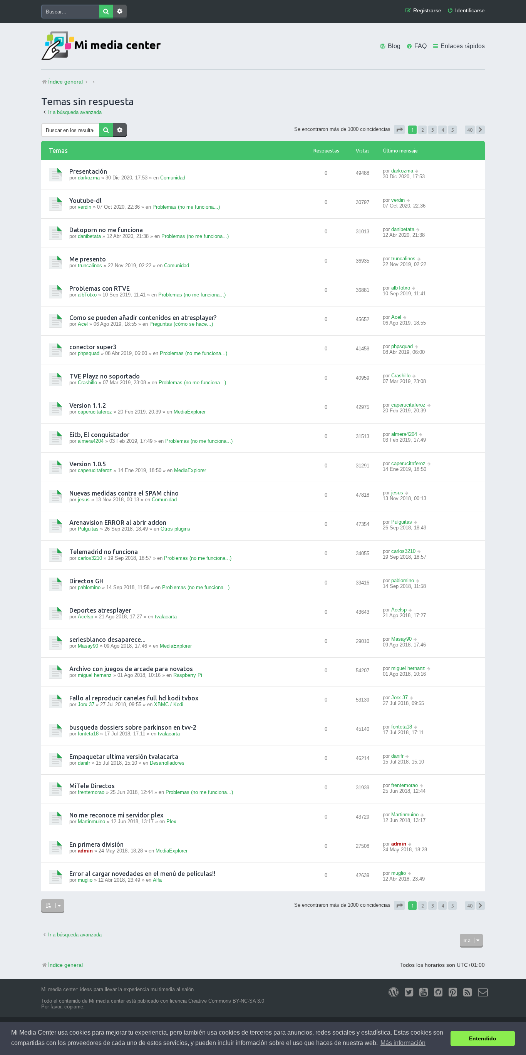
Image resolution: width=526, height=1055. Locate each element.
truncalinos (90, 265)
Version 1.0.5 (87, 464)
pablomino (89, 587)
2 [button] (422, 129)
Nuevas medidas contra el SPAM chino (124, 493)
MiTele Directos (92, 785)
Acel (83, 324)
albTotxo (87, 295)
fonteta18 (88, 734)
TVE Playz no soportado (104, 376)
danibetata (89, 236)
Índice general (65, 965)
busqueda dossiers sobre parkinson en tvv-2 (132, 727)
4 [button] (442, 129)
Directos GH (86, 581)
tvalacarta (166, 617)
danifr (84, 763)
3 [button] (432, 129)
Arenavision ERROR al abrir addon (117, 522)
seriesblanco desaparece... (107, 639)
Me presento (87, 259)
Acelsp (85, 617)
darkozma (89, 178)
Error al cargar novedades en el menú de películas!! (142, 873)
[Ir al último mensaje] (417, 171)
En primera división (96, 844)
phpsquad (88, 353)
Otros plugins (175, 529)
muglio (85, 880)
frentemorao (91, 792)
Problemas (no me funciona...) (186, 207)
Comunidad (172, 178)
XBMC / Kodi (168, 704)
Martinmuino (91, 821)
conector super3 (92, 346)
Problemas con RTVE (99, 288)
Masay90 (88, 646)
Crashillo (87, 382)
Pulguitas (88, 529)
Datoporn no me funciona (106, 229)
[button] (399, 129)
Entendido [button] (482, 1038)
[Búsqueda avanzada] (120, 11)
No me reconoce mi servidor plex (116, 815)
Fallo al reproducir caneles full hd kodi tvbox (133, 698)
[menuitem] (466, 11)
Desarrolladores (167, 763)
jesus (84, 499)
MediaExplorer (190, 412)
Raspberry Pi (187, 675)
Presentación (88, 171)
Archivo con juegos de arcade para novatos (131, 668)
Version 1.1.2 (87, 405)
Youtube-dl (85, 200)
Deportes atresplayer (100, 610)
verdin (84, 207)
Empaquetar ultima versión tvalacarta (123, 756)
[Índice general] (102, 46)
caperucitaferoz (95, 412)
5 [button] (452, 129)
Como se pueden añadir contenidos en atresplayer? (142, 317)
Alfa (157, 880)
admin (85, 851)
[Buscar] (106, 11)
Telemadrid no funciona (103, 551)
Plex (171, 821)
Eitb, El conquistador (99, 434)
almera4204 (91, 441)
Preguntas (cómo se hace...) (181, 324)
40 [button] (469, 129)
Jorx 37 (86, 704)
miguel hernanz (95, 675)
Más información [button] (402, 1043)
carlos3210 (90, 558)
